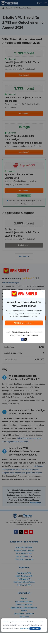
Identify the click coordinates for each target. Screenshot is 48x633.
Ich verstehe (35, 628)
